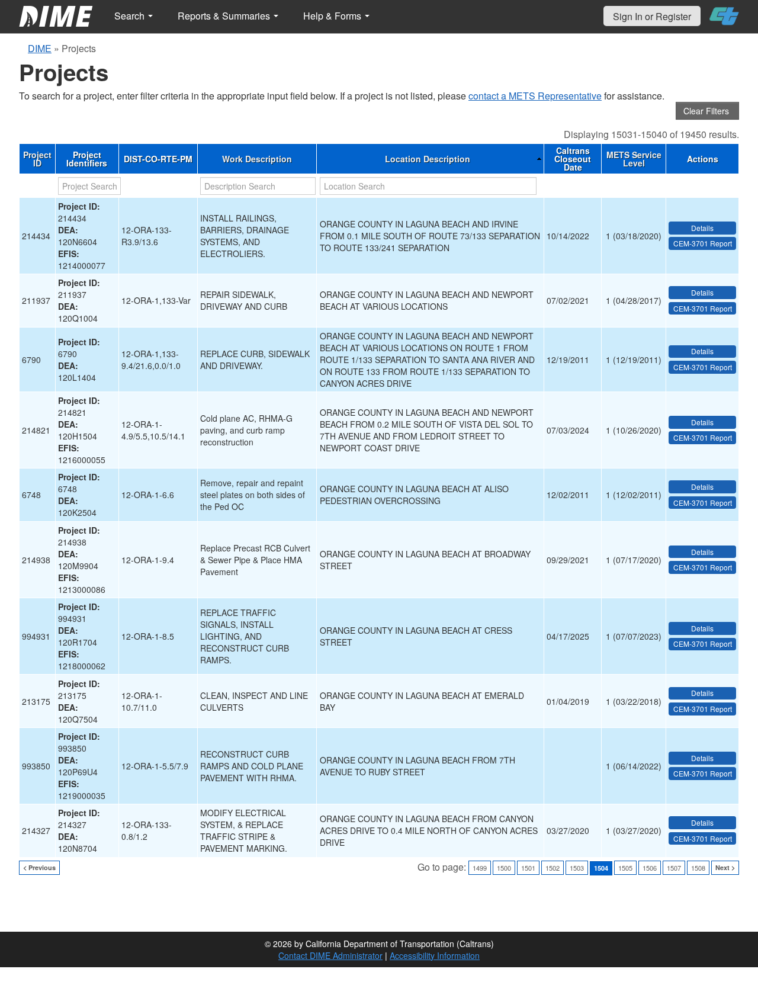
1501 (528, 867)
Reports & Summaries (225, 16)
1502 (552, 867)
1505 (625, 867)
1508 (698, 867)
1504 (601, 868)
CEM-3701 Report (702, 243)
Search (130, 16)
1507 (674, 867)
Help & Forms (333, 16)
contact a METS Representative (535, 95)
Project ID (37, 158)
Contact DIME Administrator (330, 955)
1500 (504, 867)
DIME (40, 48)
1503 (577, 867)
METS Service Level (633, 158)
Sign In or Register (652, 16)
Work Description (257, 159)
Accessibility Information (435, 955)
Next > (725, 867)
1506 (650, 867)
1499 (480, 867)
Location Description (427, 159)
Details (702, 228)
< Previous (39, 867)
